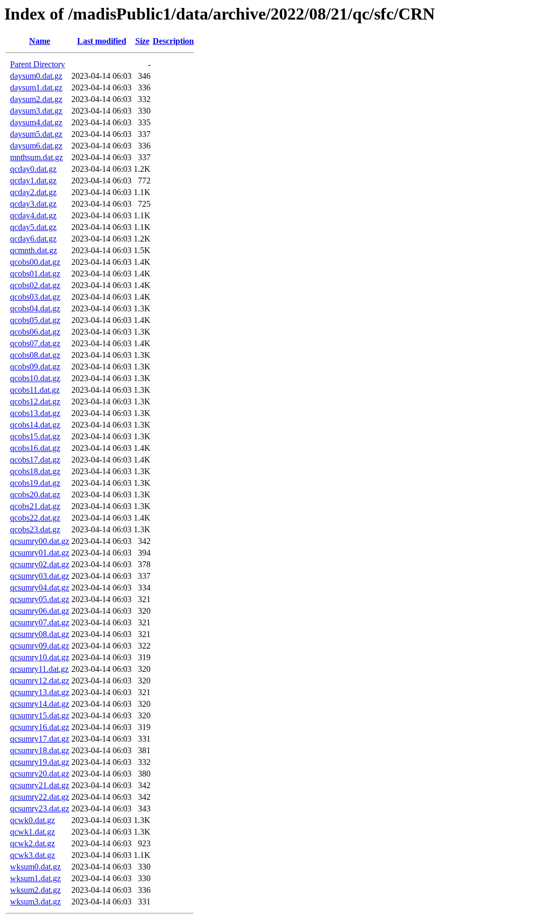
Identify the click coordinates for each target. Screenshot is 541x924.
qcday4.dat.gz (33, 215)
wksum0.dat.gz (35, 866)
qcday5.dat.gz (33, 227)
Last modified (101, 40)
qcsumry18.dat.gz (39, 750)
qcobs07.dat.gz (35, 343)
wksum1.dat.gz (35, 878)
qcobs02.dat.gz (35, 285)
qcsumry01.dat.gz (39, 552)
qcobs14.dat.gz (35, 424)
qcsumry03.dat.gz (39, 575)
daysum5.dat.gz (36, 134)
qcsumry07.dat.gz (39, 622)
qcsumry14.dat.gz (39, 703)
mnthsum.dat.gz (36, 157)
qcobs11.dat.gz (35, 389)
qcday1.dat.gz (33, 180)
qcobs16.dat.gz (35, 447)
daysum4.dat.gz (36, 122)
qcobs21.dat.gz (35, 506)
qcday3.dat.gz (33, 203)
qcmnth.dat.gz (33, 250)
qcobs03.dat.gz (35, 296)
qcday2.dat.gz (33, 192)
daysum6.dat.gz (36, 145)
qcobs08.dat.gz (35, 354)
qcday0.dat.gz (33, 168)
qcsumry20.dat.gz (39, 773)
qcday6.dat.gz (33, 238)
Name (39, 40)
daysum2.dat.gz (36, 99)
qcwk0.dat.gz (32, 820)
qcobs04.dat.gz (35, 308)
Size (142, 40)
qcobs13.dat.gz (35, 413)
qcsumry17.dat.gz (39, 738)
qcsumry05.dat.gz (39, 599)
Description (173, 40)
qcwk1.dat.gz (32, 831)
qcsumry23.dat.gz (39, 808)
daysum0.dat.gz (36, 75)
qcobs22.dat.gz (35, 517)
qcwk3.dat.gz (32, 855)
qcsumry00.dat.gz (39, 541)
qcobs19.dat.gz (35, 482)
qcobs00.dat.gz (35, 261)
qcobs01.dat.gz (35, 273)
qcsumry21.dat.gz (39, 785)
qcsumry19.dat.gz (39, 761)
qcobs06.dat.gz (35, 331)
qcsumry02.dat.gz (39, 564)
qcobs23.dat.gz (35, 529)
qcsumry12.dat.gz (39, 680)
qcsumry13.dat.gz (39, 692)
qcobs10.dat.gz (35, 378)
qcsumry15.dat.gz (39, 715)
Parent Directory (37, 64)
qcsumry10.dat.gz (39, 657)
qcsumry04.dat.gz (39, 587)
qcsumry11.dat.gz (39, 668)
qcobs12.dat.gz (35, 401)
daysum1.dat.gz (36, 87)
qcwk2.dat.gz (32, 843)
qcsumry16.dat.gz (39, 727)
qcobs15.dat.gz (35, 436)
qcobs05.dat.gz (35, 320)
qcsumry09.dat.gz (39, 645)
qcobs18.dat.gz (35, 471)
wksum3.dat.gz (35, 901)
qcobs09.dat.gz (35, 366)
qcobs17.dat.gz (35, 459)
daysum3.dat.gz (36, 110)
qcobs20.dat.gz (35, 494)
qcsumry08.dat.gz (39, 634)
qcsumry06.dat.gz (39, 610)
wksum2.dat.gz (35, 889)
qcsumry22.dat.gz (39, 796)
